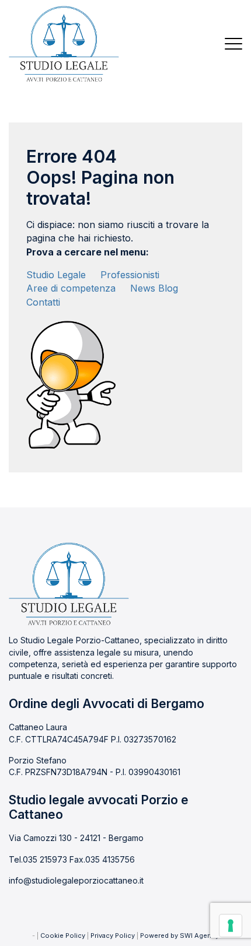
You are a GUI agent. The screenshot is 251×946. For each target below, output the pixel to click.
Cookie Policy (62, 935)
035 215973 (45, 859)
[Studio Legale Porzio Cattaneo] (64, 43)
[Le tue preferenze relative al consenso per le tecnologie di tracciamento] (230, 926)
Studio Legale (56, 275)
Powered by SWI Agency (179, 935)
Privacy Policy (112, 935)
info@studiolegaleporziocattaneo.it (76, 880)
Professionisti (129, 275)
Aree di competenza (71, 288)
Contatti (43, 302)
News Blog (154, 288)
